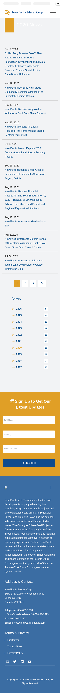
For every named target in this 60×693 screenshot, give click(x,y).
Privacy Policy (15, 653)
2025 (19, 315)
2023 (19, 328)
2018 (19, 360)
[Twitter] (15, 661)
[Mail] (7, 661)
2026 (19, 308)
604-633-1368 (25, 610)
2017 (19, 367)
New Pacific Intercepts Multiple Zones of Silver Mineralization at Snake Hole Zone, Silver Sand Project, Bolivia (25, 243)
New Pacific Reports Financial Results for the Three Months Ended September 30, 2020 (24, 130)
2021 (19, 341)
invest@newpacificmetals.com (28, 622)
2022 (19, 334)
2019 (19, 354)
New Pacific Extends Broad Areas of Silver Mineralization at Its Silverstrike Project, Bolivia (25, 173)
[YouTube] (29, 661)
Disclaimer (13, 640)
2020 (19, 347)
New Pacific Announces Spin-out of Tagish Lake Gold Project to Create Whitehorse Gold (24, 264)
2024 (19, 321)
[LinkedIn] (22, 661)
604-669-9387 (17, 618)
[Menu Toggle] (52, 12)
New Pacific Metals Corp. (37, 679)
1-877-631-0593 (40, 614)
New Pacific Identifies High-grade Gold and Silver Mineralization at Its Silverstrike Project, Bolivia (24, 91)
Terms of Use (14, 646)
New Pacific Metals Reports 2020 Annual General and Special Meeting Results (25, 152)
